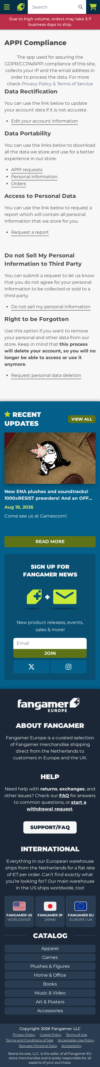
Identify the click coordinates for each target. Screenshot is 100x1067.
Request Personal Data (38, 1046)
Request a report (30, 232)
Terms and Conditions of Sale (29, 1040)
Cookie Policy (50, 1035)
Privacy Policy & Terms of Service (57, 83)
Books (50, 984)
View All (81, 419)
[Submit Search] (80, 7)
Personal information (34, 176)
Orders (18, 183)
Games (50, 957)
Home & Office (50, 975)
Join (50, 653)
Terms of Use (76, 1035)
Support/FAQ (50, 827)
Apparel (50, 948)
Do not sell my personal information (51, 306)
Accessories (50, 1010)
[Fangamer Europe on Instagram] (69, 666)
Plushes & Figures (50, 966)
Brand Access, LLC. (24, 1053)
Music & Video (50, 993)
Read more (50, 541)
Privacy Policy (24, 1035)
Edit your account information (44, 121)
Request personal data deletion (46, 375)
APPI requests (26, 169)
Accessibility (71, 1046)
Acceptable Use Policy (76, 1040)
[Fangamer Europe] (21, 7)
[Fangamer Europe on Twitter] (31, 666)
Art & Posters (50, 1001)
